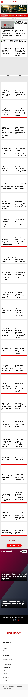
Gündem (4, 12)
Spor (3, 21)
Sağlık (4, 24)
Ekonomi (4, 15)
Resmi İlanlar (6, 27)
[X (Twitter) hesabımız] (9, 694)
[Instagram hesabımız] (13, 694)
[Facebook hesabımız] (4, 694)
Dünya (4, 18)
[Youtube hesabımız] (18, 694)
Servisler (4, 30)
